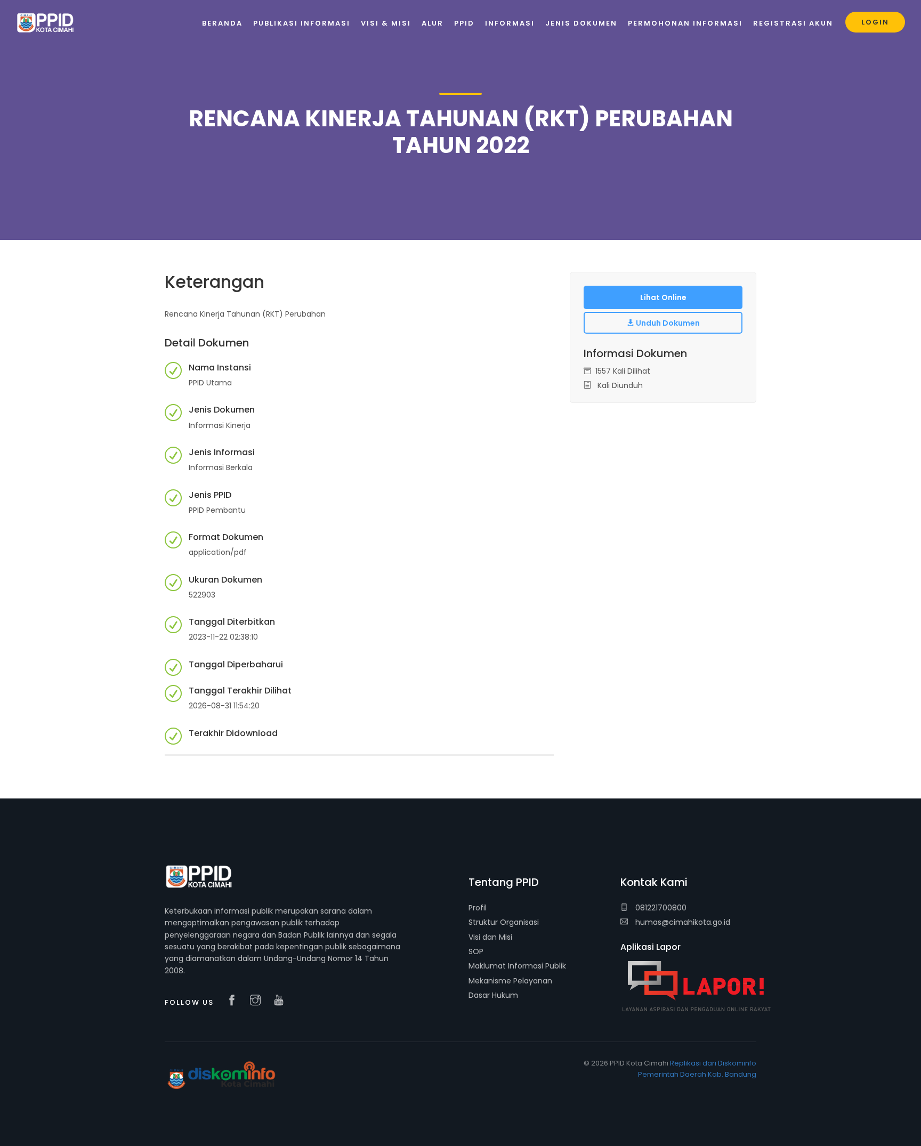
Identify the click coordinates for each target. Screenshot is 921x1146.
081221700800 (659, 907)
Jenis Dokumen (581, 23)
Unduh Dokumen (667, 323)
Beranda (222, 23)
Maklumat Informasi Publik (517, 966)
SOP (475, 951)
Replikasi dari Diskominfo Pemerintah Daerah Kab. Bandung (697, 1068)
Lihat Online (663, 297)
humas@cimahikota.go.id (682, 922)
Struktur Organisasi (503, 922)
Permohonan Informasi (685, 23)
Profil (477, 907)
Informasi (510, 23)
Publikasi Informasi (301, 23)
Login (875, 22)
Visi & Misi (386, 23)
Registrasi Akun (793, 23)
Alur (432, 23)
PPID (464, 23)
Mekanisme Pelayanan (510, 980)
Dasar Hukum (493, 995)
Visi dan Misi (490, 937)
